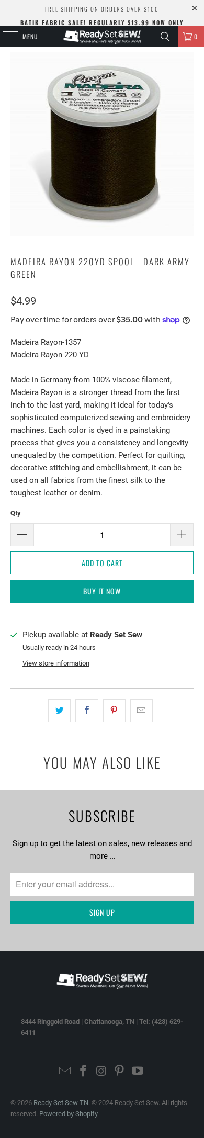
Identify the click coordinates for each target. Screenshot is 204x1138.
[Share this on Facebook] (86, 710)
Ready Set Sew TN (60, 1103)
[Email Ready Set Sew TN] (65, 1071)
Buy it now (102, 590)
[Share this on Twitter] (59, 710)
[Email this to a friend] (141, 710)
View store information (55, 663)
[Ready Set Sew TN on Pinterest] (120, 1071)
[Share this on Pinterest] (114, 710)
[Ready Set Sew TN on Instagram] (101, 1071)
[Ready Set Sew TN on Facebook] (83, 1071)
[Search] (165, 36)
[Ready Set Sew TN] (102, 36)
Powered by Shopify (68, 1114)
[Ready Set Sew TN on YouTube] (138, 1071)
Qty (15, 513)
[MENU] (4, 36)
